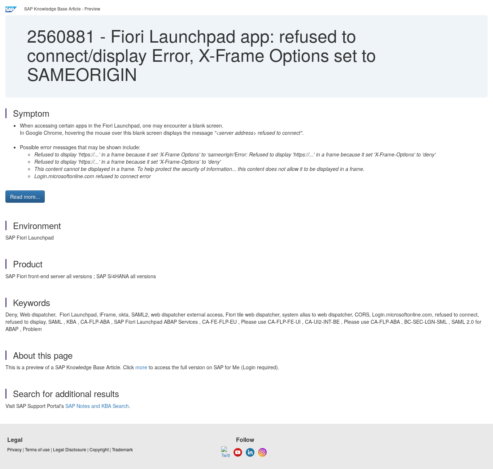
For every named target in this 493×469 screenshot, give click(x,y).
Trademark (122, 449)
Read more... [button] (25, 196)
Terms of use (37, 449)
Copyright (99, 449)
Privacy (14, 449)
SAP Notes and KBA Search (97, 405)
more (141, 367)
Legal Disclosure (69, 449)
